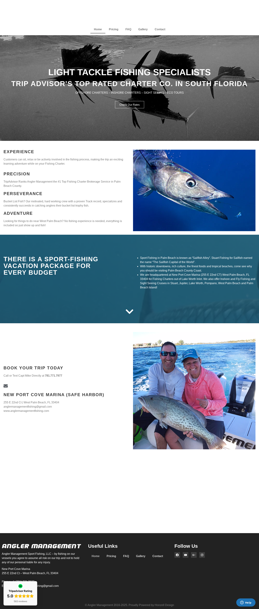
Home (98, 29)
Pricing (113, 29)
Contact (160, 29)
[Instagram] (202, 555)
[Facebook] (177, 555)
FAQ (128, 29)
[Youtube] (185, 555)
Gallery (143, 29)
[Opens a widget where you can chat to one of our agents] (245, 602)
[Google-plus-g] (194, 555)
